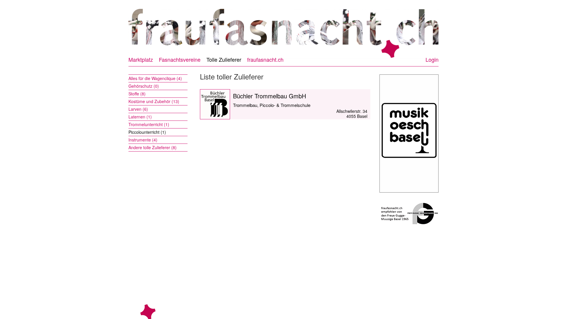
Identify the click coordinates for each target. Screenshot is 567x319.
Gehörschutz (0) (143, 86)
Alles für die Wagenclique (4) (155, 78)
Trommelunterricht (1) (148, 124)
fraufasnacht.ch (265, 59)
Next (444, 30)
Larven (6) (138, 109)
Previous (123, 30)
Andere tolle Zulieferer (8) (152, 147)
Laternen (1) (140, 117)
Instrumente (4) (142, 140)
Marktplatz (140, 59)
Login (432, 59)
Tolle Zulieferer (223, 59)
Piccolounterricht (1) (147, 132)
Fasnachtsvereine (180, 59)
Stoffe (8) (137, 94)
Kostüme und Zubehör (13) (153, 101)
